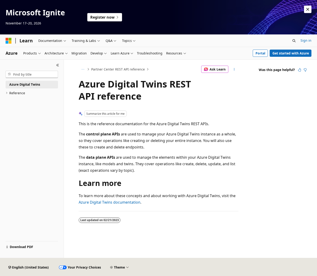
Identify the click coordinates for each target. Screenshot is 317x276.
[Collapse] (58, 65)
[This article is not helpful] (305, 70)
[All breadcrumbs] (83, 69)
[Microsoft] (9, 41)
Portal (260, 53)
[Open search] (294, 41)
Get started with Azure (290, 53)
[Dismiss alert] (307, 9)
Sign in (306, 40)
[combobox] (32, 74)
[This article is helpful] (299, 70)
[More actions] (234, 69)
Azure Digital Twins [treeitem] (24, 84)
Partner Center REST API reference (118, 69)
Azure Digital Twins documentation (109, 202)
